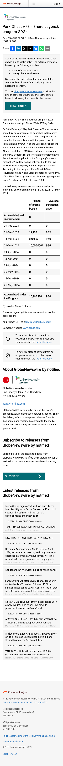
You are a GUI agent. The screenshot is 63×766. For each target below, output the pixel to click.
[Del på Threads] (30, 49)
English (13, 754)
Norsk (5, 754)
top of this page (44, 342)
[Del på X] (24, 49)
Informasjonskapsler (13, 741)
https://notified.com (14, 403)
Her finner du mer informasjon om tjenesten (25, 702)
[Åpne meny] (34, 3)
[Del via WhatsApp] (41, 49)
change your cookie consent (28, 91)
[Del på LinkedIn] (18, 49)
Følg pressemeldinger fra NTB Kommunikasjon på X (29, 736)
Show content (18, 106)
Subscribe (12, 476)
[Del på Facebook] (12, 49)
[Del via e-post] (47, 49)
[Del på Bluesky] (35, 49)
